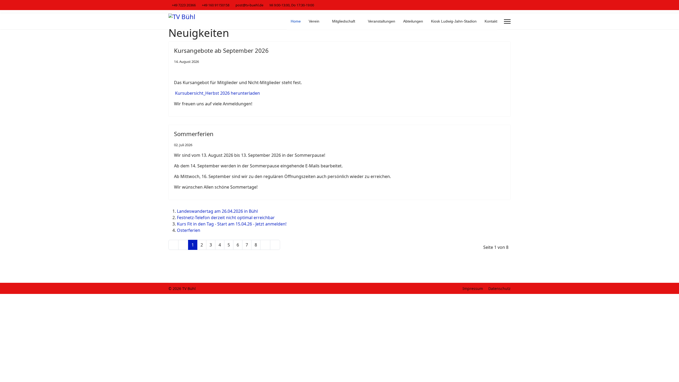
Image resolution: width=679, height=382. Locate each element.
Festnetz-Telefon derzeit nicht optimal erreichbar (226, 217)
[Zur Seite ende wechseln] (275, 245)
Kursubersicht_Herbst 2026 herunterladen (217, 93)
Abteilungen (413, 21)
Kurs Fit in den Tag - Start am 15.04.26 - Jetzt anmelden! (231, 224)
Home (296, 21)
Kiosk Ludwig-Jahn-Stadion (454, 21)
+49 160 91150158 (215, 5)
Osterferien (188, 230)
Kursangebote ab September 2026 (221, 50)
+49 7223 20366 (184, 5)
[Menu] (507, 21)
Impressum (473, 288)
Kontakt (491, 21)
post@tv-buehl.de (249, 5)
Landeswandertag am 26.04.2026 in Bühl (217, 211)
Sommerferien (194, 134)
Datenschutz (499, 288)
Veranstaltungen (381, 21)
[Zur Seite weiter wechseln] (265, 245)
